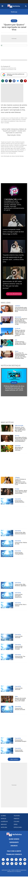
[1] (7, 308)
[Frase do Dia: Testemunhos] (7, 750)
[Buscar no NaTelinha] (26, 6)
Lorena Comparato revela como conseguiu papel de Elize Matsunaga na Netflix (13, 231)
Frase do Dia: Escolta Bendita (19, 501)
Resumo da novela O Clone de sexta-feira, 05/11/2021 (20, 699)
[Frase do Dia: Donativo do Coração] (7, 646)
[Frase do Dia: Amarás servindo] (7, 709)
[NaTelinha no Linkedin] (11, 863)
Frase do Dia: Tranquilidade (19, 553)
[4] (7, 342)
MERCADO (4, 824)
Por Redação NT (5, 66)
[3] (7, 331)
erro (25, 80)
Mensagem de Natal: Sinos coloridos (19, 449)
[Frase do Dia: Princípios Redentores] (7, 595)
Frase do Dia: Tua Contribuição (20, 657)
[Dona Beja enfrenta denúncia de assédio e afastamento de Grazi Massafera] (7, 438)
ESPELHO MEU (18, 827)
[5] (7, 353)
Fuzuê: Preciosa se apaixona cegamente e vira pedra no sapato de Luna (20, 481)
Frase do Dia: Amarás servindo (20, 708)
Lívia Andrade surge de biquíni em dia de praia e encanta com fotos (21, 309)
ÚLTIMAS (3, 815)
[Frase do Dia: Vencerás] (7, 637)
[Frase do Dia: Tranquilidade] (7, 553)
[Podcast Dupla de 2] (16, 863)
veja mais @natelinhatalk (14, 294)
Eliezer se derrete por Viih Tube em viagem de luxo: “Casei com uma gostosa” (20, 332)
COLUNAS (16, 821)
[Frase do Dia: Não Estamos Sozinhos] (7, 533)
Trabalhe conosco (14, 854)
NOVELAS (3, 818)
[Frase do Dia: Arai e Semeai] (7, 605)
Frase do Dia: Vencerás (19, 636)
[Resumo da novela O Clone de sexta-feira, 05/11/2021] (7, 699)
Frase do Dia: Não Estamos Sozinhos (20, 533)
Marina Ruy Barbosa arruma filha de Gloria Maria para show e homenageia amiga (21, 321)
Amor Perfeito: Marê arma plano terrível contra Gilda (21, 492)
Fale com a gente (14, 851)
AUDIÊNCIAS (4, 821)
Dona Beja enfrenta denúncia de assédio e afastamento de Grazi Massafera (21, 439)
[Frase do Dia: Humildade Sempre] (7, 740)
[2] (7, 319)
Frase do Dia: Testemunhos (19, 750)
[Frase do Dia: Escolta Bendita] (7, 501)
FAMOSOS (16, 818)
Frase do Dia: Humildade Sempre (20, 740)
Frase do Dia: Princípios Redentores (19, 596)
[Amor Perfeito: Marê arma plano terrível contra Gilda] (7, 491)
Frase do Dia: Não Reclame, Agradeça (20, 585)
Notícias (14, 12)
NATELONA (4, 827)
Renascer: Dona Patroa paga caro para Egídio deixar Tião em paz (20, 429)
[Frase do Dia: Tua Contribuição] (7, 657)
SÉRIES (15, 824)
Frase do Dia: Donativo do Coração (19, 647)
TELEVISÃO (17, 815)
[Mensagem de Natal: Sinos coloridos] (7, 448)
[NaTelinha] (13, 6)
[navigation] (2, 6)
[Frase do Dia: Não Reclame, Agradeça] (7, 585)
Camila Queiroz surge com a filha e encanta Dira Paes (20, 343)
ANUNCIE (14, 846)
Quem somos (14, 839)
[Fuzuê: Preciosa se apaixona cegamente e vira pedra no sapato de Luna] (7, 480)
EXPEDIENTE (14, 842)
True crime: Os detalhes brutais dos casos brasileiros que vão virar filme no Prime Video (21, 355)
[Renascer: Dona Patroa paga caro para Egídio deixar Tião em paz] (7, 428)
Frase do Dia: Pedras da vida (21, 543)
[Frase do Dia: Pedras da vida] (7, 543)
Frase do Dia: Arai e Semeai (20, 605)
